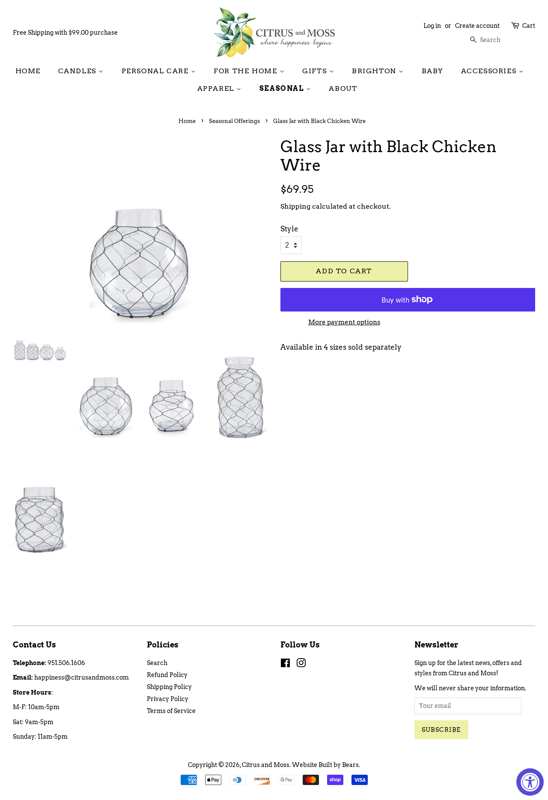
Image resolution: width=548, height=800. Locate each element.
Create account (477, 25)
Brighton (375, 71)
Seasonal (282, 88)
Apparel (217, 88)
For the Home (247, 71)
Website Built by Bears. (326, 765)
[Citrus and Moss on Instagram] (301, 664)
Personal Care (156, 71)
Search (157, 663)
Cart (528, 25)
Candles (78, 71)
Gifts (315, 71)
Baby (433, 71)
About (343, 88)
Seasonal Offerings (234, 121)
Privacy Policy (167, 699)
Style (289, 229)
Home (28, 71)
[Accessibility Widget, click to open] (530, 782)
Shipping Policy (169, 687)
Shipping (295, 206)
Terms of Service (171, 711)
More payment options (344, 322)
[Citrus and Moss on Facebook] (285, 664)
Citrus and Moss (265, 765)
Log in (432, 25)
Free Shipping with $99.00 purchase (65, 32)
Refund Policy (167, 675)
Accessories (490, 71)
